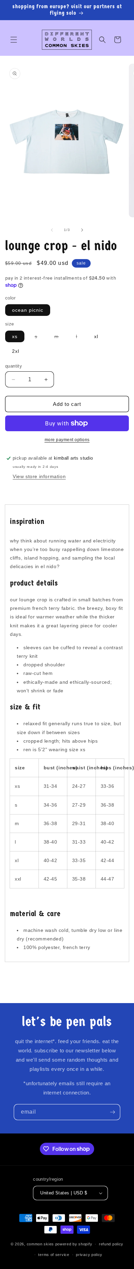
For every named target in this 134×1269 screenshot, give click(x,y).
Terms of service (53, 1255)
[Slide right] (82, 230)
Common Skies (40, 1244)
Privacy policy (89, 1255)
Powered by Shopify (73, 1244)
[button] (13, 39)
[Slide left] (51, 230)
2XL (15, 351)
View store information (39, 476)
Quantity (13, 366)
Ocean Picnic (27, 310)
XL (96, 336)
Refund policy (111, 1244)
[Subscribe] (112, 1112)
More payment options (67, 439)
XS (15, 336)
